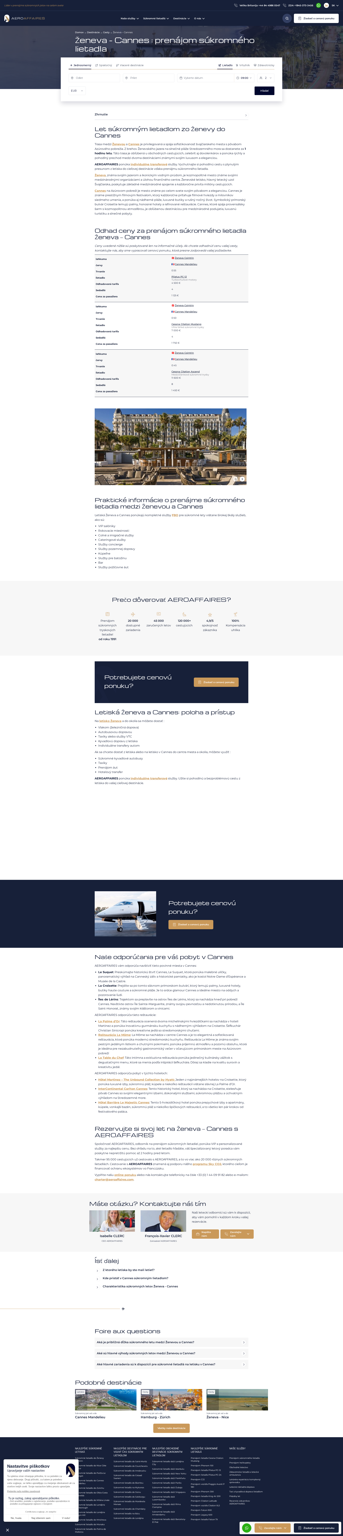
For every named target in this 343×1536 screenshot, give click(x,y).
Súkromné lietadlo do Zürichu (89, 1488)
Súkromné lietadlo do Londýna (128, 1518)
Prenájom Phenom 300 (202, 1491)
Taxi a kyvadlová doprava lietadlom (246, 1491)
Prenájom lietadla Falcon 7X (204, 1519)
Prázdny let (234, 1496)
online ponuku (125, 1175)
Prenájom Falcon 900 (201, 1510)
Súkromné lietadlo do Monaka (90, 1524)
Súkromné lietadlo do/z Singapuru (168, 1492)
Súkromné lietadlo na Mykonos (129, 1487)
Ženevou (118, 144)
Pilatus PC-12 (179, 276)
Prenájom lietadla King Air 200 (205, 1496)
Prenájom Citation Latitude (204, 1501)
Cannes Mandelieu (186, 264)
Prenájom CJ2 (198, 1479)
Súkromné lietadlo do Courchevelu (131, 1466)
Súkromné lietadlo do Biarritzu (128, 1483)
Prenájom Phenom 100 (202, 1465)
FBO (175, 515)
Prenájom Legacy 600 (201, 1515)
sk (333, 5)
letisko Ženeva (110, 721)
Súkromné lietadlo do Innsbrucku (130, 1470)
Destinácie (93, 32)
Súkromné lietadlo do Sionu (127, 1492)
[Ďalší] (242, 479)
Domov (79, 32)
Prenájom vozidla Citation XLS (205, 1505)
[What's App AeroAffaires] (318, 5)
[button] (316, 18)
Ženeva (100, 175)
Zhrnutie (101, 114)
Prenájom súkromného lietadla (244, 1458)
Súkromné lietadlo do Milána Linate (92, 1500)
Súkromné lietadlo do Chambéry (129, 1509)
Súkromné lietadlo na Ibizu (127, 1513)
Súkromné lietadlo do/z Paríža (166, 1483)
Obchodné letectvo (238, 1467)
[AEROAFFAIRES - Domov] (24, 18)
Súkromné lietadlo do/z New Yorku (169, 1473)
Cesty (106, 32)
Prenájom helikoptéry (240, 1462)
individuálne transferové (149, 164)
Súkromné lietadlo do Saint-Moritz (130, 1461)
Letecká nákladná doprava (241, 1487)
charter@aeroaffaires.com (114, 1179)
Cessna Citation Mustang (186, 324)
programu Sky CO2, (207, 1164)
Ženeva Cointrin (184, 257)
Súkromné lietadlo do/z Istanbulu (168, 1469)
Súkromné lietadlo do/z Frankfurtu (168, 1478)
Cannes (134, 144)
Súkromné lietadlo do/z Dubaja (167, 1487)
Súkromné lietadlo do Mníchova (90, 1520)
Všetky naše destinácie (171, 1428)
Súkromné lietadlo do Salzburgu (129, 1497)
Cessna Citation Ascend (186, 371)
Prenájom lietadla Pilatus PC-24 (206, 1475)
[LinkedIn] (326, 5)
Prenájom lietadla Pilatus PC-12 (206, 1470)
